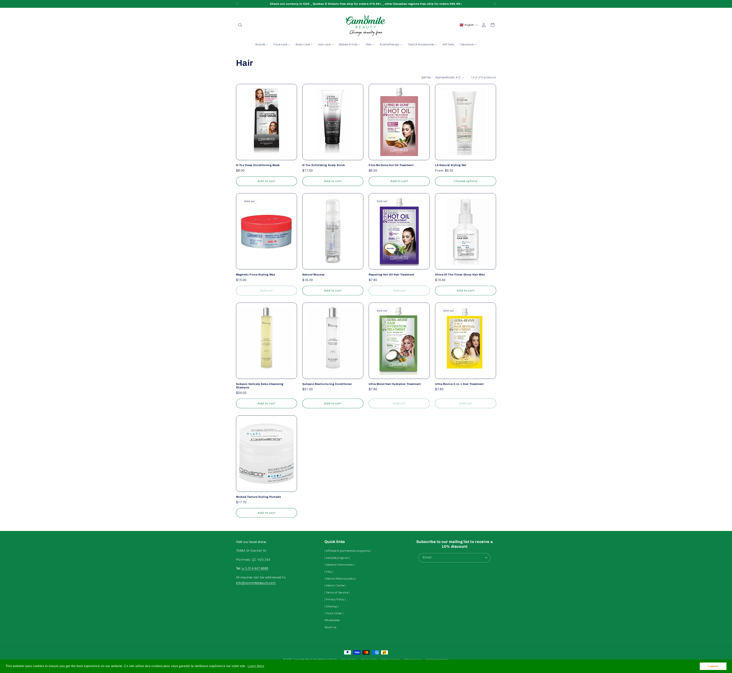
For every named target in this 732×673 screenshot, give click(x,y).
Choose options (466, 181)
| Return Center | (335, 585)
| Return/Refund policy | (340, 578)
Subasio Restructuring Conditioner (327, 383)
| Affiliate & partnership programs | (347, 550)
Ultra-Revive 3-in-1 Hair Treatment (459, 383)
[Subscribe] (486, 557)
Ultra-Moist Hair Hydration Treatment (395, 383)
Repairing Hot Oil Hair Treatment (391, 274)
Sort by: (426, 77)
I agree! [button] (713, 666)
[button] (240, 25)
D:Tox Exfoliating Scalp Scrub (323, 165)
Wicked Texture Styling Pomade (258, 496)
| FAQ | (328, 571)
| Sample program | (337, 558)
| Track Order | (333, 613)
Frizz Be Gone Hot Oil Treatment (391, 165)
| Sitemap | (331, 606)
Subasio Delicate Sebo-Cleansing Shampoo (259, 385)
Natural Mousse (313, 274)
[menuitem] (262, 44)
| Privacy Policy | (335, 599)
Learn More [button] (256, 666)
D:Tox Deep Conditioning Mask (258, 165)
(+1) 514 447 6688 (255, 568)
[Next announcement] (495, 4)
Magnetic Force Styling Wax (255, 274)
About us (330, 627)
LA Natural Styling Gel (450, 165)
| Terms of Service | (337, 592)
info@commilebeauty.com (256, 583)
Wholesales (332, 620)
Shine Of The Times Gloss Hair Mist (460, 274)
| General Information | (339, 564)
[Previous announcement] (237, 4)
